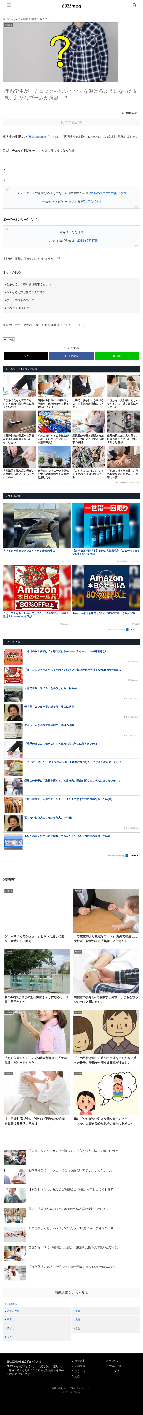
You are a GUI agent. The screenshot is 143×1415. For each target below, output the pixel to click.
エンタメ (114, 1371)
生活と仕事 (115, 1365)
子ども (11, 1328)
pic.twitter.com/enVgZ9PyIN (107, 193)
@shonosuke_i (38, 136)
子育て (11, 1319)
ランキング (115, 1360)
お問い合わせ (58, 1388)
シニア (11, 1337)
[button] (10, 899)
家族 (77, 1319)
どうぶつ (79, 1371)
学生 (77, 1328)
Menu (9, 5)
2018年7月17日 (91, 201)
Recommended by (124, 482)
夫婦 (77, 1311)
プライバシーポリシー (80, 1388)
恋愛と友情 (13, 1311)
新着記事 (79, 1360)
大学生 (10, 339)
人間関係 (12, 1304)
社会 (77, 1376)
